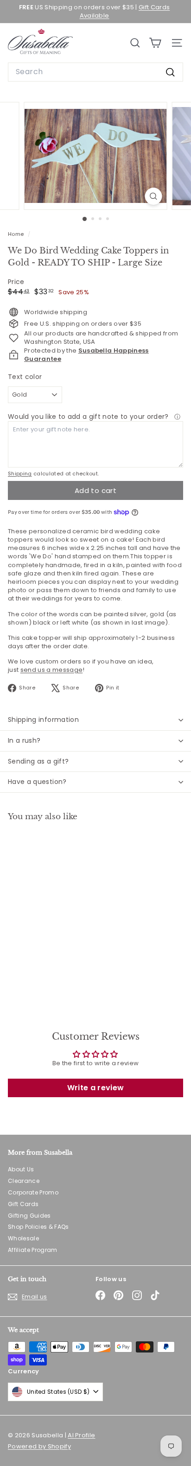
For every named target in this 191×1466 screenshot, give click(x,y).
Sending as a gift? (38, 761)
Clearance (23, 1181)
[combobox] (95, 72)
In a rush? (24, 740)
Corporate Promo (33, 1192)
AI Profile (81, 1435)
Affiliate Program (32, 1250)
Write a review (95, 1087)
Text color (25, 377)
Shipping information (43, 719)
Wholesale (23, 1238)
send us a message (51, 669)
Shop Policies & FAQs (38, 1227)
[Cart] (155, 43)
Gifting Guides (29, 1216)
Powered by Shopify (39, 1446)
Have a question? (37, 781)
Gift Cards (23, 1204)
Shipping (20, 473)
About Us (21, 1169)
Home (16, 234)
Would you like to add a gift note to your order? (89, 416)
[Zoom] (153, 196)
